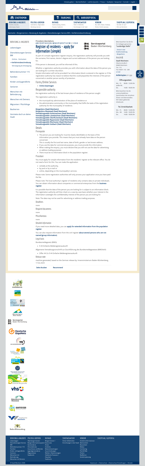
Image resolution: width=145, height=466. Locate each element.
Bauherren (14, 109)
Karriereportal (88, 17)
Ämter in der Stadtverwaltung (121, 51)
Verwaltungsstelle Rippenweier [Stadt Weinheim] (55, 120)
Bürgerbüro (121, 54)
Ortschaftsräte (32, 447)
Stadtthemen (20, 17)
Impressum (93, 463)
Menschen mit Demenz (20, 99)
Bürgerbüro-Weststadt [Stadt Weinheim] (51, 111)
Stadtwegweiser (80, 24)
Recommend (58, 267)
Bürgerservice (43, 17)
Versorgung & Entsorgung (21, 66)
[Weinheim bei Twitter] (141, 33)
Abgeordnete (32, 453)
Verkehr (102, 24)
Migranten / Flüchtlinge (20, 104)
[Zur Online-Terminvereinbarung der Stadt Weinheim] (141, 40)
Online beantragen (46, 86)
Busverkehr (83, 445)
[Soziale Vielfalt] (72, 350)
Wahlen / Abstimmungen (53, 453)
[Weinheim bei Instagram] (141, 30)
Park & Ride (83, 451)
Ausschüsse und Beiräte (35, 449)
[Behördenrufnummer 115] (72, 341)
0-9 (76, 43)
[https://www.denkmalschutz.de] (72, 370)
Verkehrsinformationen (87, 441)
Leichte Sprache (93, 2)
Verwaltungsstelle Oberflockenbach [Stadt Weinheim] (56, 118)
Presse (102, 2)
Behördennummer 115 (20, 72)
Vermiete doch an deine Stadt (20, 115)
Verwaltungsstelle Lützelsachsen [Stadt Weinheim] (55, 115)
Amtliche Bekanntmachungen (51, 448)
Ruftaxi (82, 447)
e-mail (118, 72)
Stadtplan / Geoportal (114, 2)
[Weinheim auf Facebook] (141, 28)
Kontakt (126, 2)
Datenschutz (103, 463)
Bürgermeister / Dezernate (50, 442)
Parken (82, 453)
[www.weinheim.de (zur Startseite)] (24, 10)
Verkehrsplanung (85, 457)
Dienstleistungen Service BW (59, 33)
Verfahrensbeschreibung (21, 62)
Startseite (11, 33)
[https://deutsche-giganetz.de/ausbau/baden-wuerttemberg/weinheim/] (72, 331)
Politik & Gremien (38, 24)
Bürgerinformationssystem (36, 443)
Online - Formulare (19, 59)
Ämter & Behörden (68, 441)
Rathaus (59, 24)
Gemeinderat (32, 445)
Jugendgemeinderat (34, 451)
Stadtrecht (31, 455)
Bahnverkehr (84, 443)
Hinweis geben (69, 2)
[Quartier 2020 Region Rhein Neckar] (72, 408)
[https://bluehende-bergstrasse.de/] (72, 379)
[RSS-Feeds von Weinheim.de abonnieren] (141, 36)
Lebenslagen (15, 47)
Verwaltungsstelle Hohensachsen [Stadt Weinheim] (55, 113)
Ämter (47, 445)
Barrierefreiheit (81, 2)
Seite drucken (41, 267)
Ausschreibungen (50, 451)
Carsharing (83, 449)
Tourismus (66, 17)
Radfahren (83, 455)
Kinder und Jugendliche (20, 82)
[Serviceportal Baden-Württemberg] (97, 49)
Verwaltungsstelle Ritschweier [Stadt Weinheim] (54, 122)
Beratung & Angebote (17, 24)
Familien (13, 77)
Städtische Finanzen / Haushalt (51, 456)
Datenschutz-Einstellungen (117, 463)
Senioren (14, 87)
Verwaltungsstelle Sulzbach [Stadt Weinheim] (53, 124)
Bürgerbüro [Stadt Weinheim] (47, 109)
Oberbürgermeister (34, 441)
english (133, 2)
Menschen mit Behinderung (16, 93)
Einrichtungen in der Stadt (71, 443)
